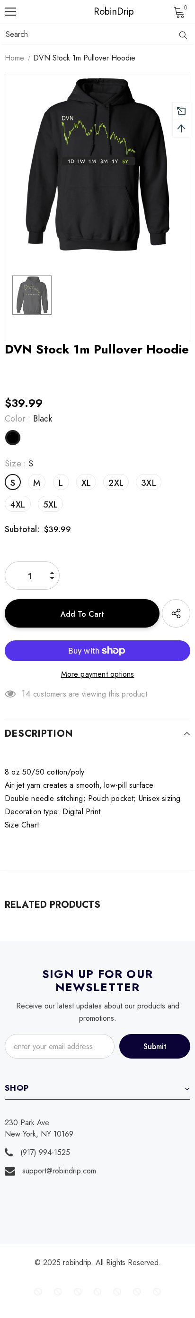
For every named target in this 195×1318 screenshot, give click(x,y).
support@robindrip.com (59, 1170)
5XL (50, 505)
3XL (148, 483)
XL (86, 483)
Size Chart (22, 824)
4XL (18, 505)
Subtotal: (22, 529)
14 (25, 693)
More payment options (97, 674)
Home (14, 57)
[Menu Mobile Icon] (10, 11)
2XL (116, 483)
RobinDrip (100, 11)
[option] (97, 164)
